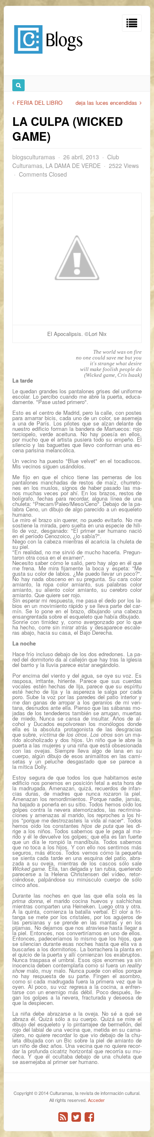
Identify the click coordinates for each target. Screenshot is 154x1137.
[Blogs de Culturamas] (48, 56)
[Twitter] (76, 1117)
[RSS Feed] (63, 1117)
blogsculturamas (33, 157)
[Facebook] (89, 1117)
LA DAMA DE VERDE (73, 165)
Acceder (96, 1100)
